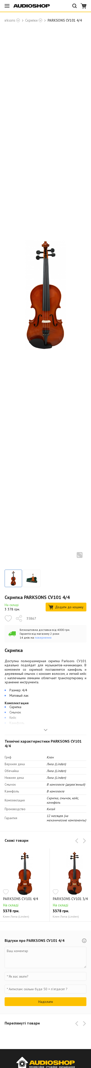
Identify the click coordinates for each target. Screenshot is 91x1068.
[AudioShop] (31, 6)
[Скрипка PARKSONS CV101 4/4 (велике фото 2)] (32, 578)
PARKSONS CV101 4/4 (20, 899)
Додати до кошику (69, 607)
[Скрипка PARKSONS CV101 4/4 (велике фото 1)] (13, 578)
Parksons (8, 20)
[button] (78, 841)
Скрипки (31, 20)
